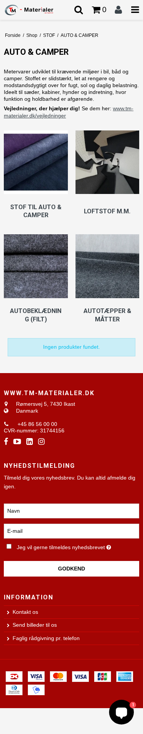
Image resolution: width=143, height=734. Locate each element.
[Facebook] (6, 441)
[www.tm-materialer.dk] (36, 10)
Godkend (71, 569)
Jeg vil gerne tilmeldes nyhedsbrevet (67, 545)
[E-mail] (71, 530)
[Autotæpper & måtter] (108, 267)
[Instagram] (41, 441)
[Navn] (71, 510)
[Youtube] (17, 441)
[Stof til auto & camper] (36, 163)
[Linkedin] (29, 441)
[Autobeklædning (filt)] (36, 267)
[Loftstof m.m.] (108, 163)
